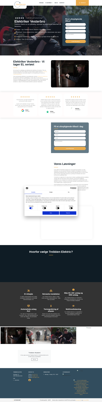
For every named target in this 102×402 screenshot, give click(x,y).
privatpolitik (78, 400)
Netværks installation (51, 294)
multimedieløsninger (17, 74)
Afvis (51, 212)
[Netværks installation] (51, 291)
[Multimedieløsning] (73, 306)
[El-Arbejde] (29, 291)
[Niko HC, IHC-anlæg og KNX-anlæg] (73, 290)
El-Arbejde (28, 294)
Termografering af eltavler (51, 310)
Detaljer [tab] (51, 192)
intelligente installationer (42, 76)
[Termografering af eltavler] (51, 306)
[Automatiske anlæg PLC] (29, 306)
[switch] (44, 208)
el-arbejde (45, 71)
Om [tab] (68, 192)
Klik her (34, 359)
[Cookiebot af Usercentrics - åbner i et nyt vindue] (71, 188)
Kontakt (62, 2)
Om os (56, 2)
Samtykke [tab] (33, 192)
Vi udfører (48, 2)
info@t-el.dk (35, 375)
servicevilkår (86, 400)
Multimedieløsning (73, 309)
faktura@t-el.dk (35, 377)
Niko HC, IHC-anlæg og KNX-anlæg (73, 294)
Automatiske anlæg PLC (28, 310)
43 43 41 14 (34, 374)
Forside (41, 2)
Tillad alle (68, 212)
